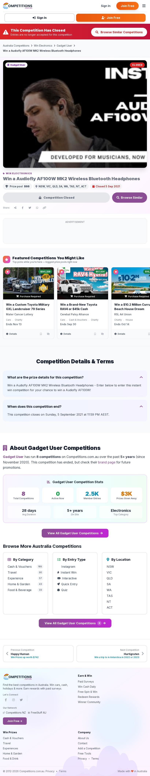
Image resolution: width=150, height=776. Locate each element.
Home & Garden (12, 753)
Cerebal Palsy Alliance (74, 314)
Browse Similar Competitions (121, 32)
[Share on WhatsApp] (37, 208)
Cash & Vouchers (78, 319)
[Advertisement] (75, 233)
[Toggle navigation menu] (144, 6)
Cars (8, 319)
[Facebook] (6, 701)
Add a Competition (89, 748)
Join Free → (14, 721)
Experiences (10, 748)
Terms (95, 758)
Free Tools (84, 753)
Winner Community (89, 702)
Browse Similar (132, 197)
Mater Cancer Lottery (19, 314)
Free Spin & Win (87, 691)
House (129, 319)
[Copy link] (44, 208)
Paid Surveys (86, 681)
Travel (7, 743)
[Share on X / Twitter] (30, 208)
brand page (106, 462)
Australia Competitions (16, 45)
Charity (18, 319)
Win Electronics (43, 45)
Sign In (105, 6)
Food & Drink (10, 758)
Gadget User (64, 45)
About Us (83, 738)
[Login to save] (41, 334)
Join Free (127, 6)
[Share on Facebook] (22, 208)
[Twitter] (21, 701)
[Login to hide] (48, 334)
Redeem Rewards (89, 696)
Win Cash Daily (87, 686)
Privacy (82, 758)
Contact (82, 743)
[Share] (15, 208)
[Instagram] (13, 701)
